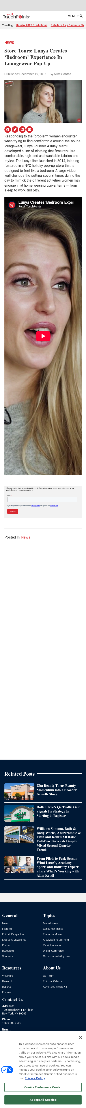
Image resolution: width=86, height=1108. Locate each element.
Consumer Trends (53, 929)
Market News (50, 923)
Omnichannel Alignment (57, 956)
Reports (6, 986)
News (9, 43)
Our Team (48, 976)
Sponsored (8, 956)
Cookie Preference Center (43, 1087)
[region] (43, 1069)
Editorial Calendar (53, 981)
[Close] (81, 1037)
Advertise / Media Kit (55, 986)
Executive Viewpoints (14, 940)
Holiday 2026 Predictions (31, 25)
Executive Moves (52, 934)
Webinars (7, 976)
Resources (8, 950)
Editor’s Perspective (13, 934)
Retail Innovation (52, 945)
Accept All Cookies (43, 1099)
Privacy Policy (35, 1078)
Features (7, 929)
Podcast (6, 945)
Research (7, 981)
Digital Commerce (53, 950)
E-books (6, 992)
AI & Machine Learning (56, 940)
